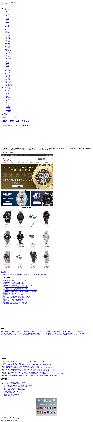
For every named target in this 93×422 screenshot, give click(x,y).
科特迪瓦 (8, 111)
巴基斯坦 (8, 81)
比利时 (8, 40)
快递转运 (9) (75, 334)
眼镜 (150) (89, 331)
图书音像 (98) (45, 333)
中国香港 (8, 57)
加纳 (7, 105)
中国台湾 (8, 58)
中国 (7, 55)
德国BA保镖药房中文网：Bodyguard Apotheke (15, 386)
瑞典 (7, 22)
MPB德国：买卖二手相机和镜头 (11, 383)
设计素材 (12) (57, 334)
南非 (7, 102)
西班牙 (8, 37)
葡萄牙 (8, 41)
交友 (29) (7, 334)
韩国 (7, 61)
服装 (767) (3, 331)
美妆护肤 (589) (16, 331)
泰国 (7, 63)
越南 (7, 67)
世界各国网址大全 (5, 418)
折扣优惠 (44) (81, 333)
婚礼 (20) (29, 334)
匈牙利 (8, 46)
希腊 (7, 32)
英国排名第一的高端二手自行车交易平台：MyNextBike (17, 385)
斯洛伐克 (8, 50)
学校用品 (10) (68, 334)
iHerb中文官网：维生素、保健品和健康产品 (14, 388)
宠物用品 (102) (31, 333)
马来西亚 (8, 73)
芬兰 (7, 29)
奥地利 (8, 43)
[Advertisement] (44, 136)
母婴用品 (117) (19, 333)
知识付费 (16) (39, 334)
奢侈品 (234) (56, 331)
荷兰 (7, 25)
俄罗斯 (8, 44)
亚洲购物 (5, 53)
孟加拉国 (8, 82)
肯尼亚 (8, 107)
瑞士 (7, 23)
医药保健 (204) (63, 331)
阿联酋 (8, 76)
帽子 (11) (63, 334)
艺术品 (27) (17, 334)
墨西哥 (8, 14)
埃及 (7, 104)
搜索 (16, 117)
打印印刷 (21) (23, 334)
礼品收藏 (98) (38, 333)
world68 (10, 125)
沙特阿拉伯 (9, 84)
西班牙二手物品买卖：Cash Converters (13, 395)
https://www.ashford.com (11, 152)
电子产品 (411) (36, 331)
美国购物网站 (4, 125)
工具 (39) (87, 333)
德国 (7, 20)
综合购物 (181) (70, 331)
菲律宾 (8, 72)
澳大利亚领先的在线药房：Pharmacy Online (14, 389)
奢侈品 (2, 272)
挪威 (7, 28)
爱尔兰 (8, 38)
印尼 (7, 66)
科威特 (8, 79)
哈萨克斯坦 (9, 85)
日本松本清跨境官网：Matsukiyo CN (12, 392)
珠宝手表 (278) (49, 331)
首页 (4, 8)
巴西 (7, 93)
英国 (7, 17)
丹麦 (7, 26)
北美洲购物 (6, 9)
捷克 (7, 34)
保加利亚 (8, 52)
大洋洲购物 (6, 87)
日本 (7, 60)
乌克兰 (8, 49)
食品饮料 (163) (82, 331)
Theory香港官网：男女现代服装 (11, 391)
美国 (7, 11)
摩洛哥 (8, 108)
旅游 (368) (42, 331)
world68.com (29, 418)
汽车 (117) (25, 333)
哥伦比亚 (8, 99)
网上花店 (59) (68, 333)
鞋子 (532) (23, 331)
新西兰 (8, 90)
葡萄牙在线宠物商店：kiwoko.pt (11, 394)
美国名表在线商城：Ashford (15, 121)
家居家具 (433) (29, 331)
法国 (7, 19)
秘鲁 (7, 96)
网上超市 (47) (75, 333)
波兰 (7, 31)
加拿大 (8, 13)
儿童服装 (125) (11, 333)
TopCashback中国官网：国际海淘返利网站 (14, 382)
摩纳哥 (8, 47)
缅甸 (7, 69)
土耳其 (8, 75)
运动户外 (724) (9, 331)
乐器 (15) (44, 334)
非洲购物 (5, 101)
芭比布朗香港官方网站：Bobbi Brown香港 (11, 274)
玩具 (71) (51, 333)
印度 (7, 64)
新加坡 (8, 70)
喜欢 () (3, 271)
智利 (7, 94)
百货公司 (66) (61, 333)
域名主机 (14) (50, 334)
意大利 (8, 35)
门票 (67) (55, 333)
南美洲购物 (6, 91)
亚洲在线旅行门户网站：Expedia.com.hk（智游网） (35, 274)
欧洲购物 (5, 16)
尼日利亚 (8, 110)
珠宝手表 (6, 272)
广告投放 (35, 418)
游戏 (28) (12, 334)
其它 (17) (33, 334)
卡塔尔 (8, 78)
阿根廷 (8, 97)
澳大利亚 (8, 88)
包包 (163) (76, 331)
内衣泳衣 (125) (4, 333)
